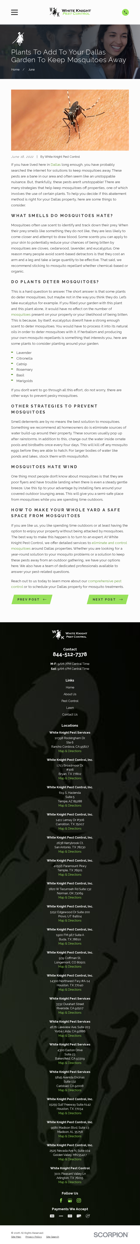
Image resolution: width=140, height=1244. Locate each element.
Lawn (70, 707)
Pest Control (69, 701)
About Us (70, 694)
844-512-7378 (70, 654)
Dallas (56, 165)
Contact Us (70, 714)
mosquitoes (21, 314)
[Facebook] (61, 1200)
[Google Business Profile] (70, 1200)
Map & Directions (69, 751)
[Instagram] (79, 1200)
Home (70, 687)
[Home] (70, 12)
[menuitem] (16, 1237)
